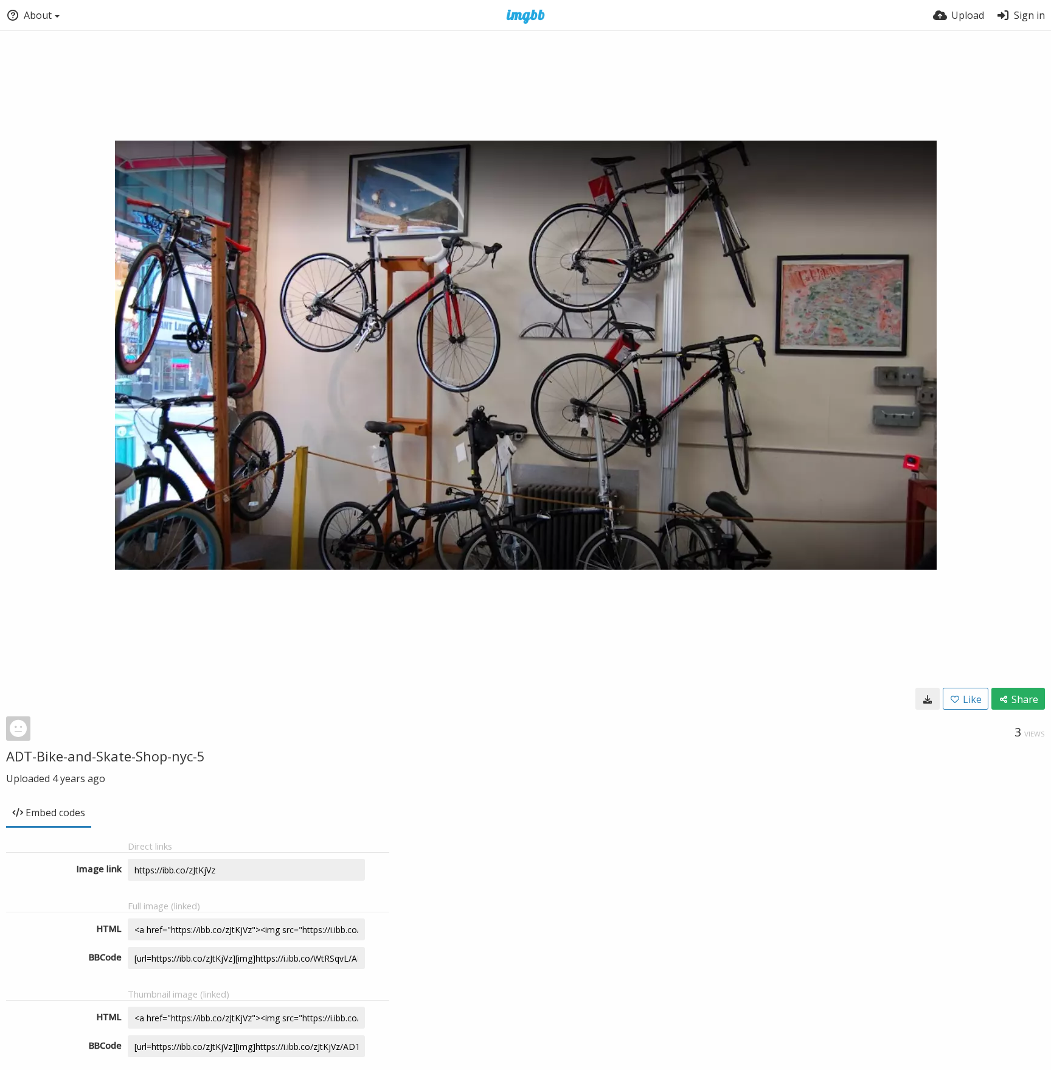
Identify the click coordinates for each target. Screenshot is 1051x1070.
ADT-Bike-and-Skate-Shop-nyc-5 (105, 756)
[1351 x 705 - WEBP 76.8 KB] (927, 699)
